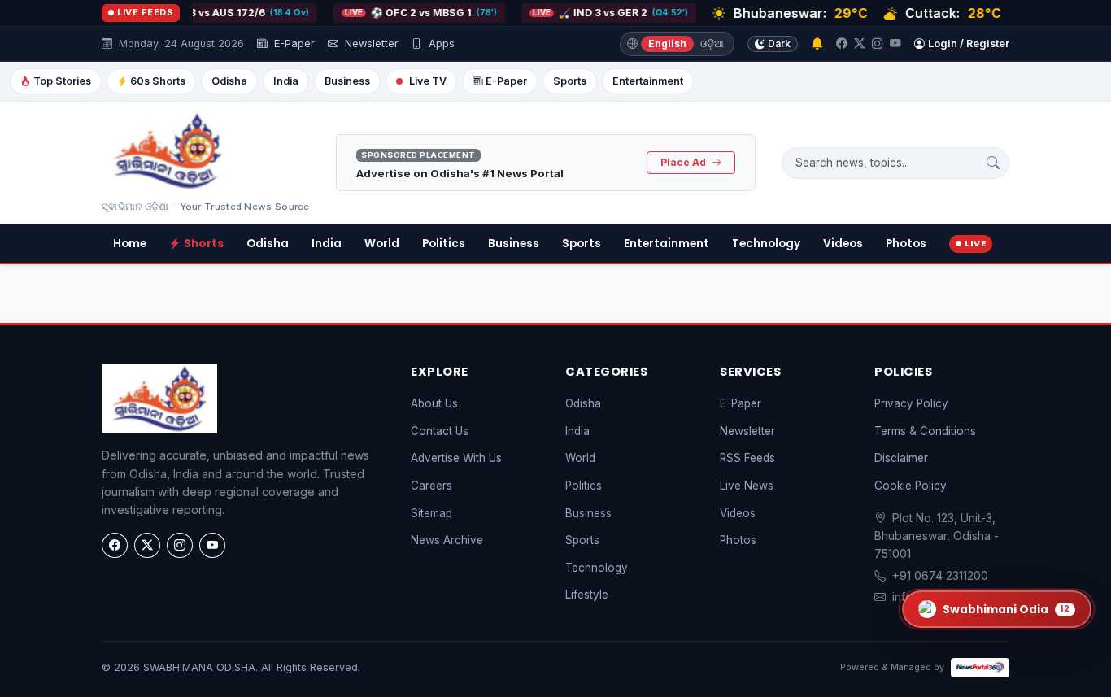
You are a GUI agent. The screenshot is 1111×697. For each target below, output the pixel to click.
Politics (443, 243)
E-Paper (293, 43)
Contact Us (439, 431)
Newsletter (370, 43)
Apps (440, 43)
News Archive (447, 540)
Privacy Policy (911, 403)
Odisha (229, 81)
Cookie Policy (910, 485)
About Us (434, 403)
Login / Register (968, 43)
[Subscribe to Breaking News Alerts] (817, 44)
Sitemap (431, 513)
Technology (766, 243)
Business (347, 81)
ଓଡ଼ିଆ (712, 43)
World (381, 243)
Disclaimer (901, 457)
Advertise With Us (456, 457)
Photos (906, 243)
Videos (843, 243)
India (285, 81)
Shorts (204, 243)
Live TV (428, 81)
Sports (569, 81)
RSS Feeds (747, 457)
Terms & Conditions (925, 431)
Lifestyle (586, 594)
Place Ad (684, 162)
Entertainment (647, 81)
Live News (746, 485)
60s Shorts (157, 81)
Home (129, 243)
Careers (431, 485)
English (667, 43)
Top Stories (62, 81)
